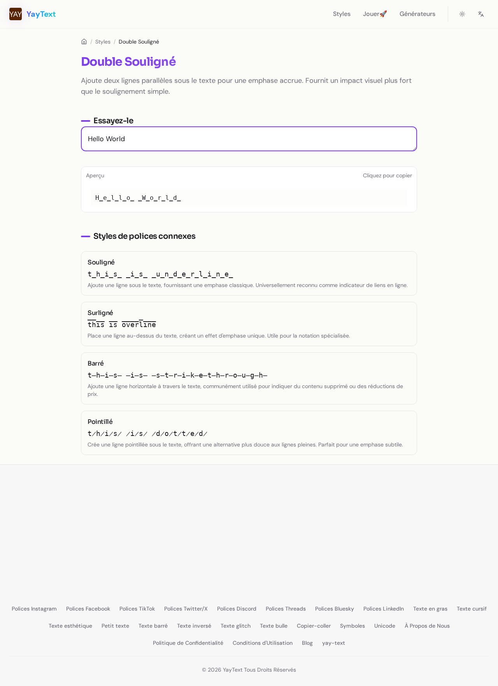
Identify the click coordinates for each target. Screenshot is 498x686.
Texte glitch (236, 625)
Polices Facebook (88, 608)
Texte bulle (274, 625)
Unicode (384, 625)
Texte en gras (430, 608)
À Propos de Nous (427, 625)
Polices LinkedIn (383, 608)
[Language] (481, 14)
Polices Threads (286, 608)
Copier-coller (314, 625)
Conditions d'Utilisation (263, 642)
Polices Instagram (34, 608)
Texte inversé (194, 625)
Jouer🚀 (375, 14)
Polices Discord (236, 608)
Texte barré (153, 625)
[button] (249, 198)
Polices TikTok (137, 608)
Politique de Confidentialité (188, 642)
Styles (342, 14)
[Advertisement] (233, 528)
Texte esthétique (70, 625)
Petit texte (115, 625)
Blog (307, 642)
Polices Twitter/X (186, 608)
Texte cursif (472, 608)
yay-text (333, 642)
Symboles (352, 625)
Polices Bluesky (334, 608)
